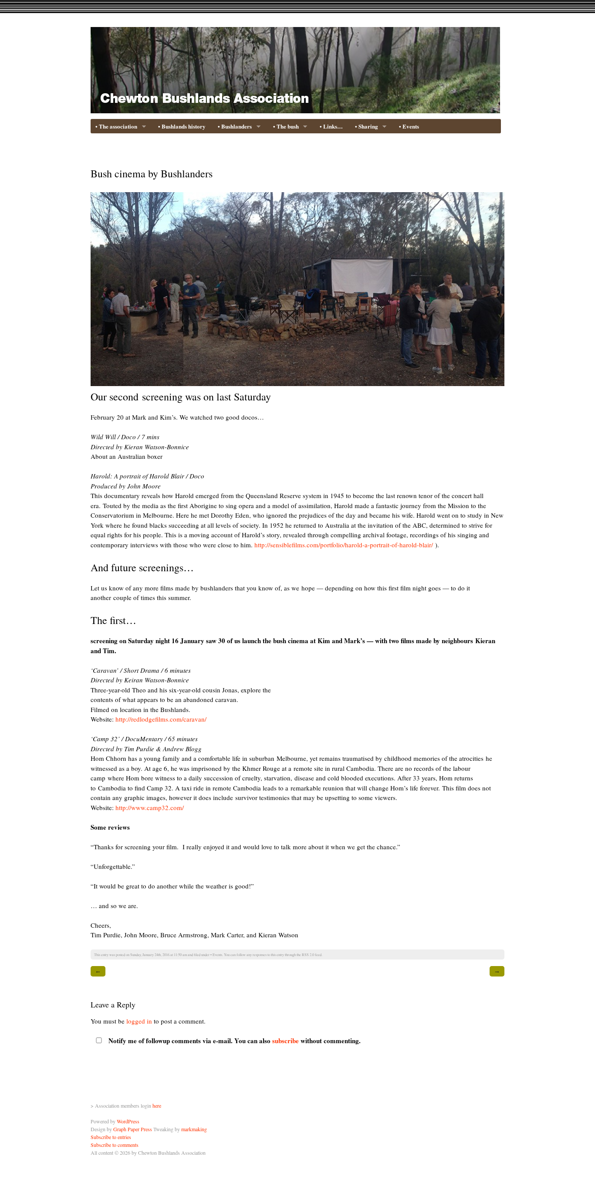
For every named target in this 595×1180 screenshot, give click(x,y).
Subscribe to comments (115, 1144)
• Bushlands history (182, 126)
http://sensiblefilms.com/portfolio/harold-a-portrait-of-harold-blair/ (343, 544)
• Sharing (364, 127)
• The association (114, 127)
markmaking (194, 1129)
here (156, 1105)
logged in (139, 1021)
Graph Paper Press (132, 1129)
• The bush (284, 127)
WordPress (128, 1121)
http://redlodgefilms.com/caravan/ (160, 719)
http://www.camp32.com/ (149, 807)
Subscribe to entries (111, 1136)
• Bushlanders (233, 127)
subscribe (285, 1040)
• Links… (331, 126)
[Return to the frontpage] (295, 108)
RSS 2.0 (308, 954)
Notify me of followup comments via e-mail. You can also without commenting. (234, 1040)
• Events (409, 126)
